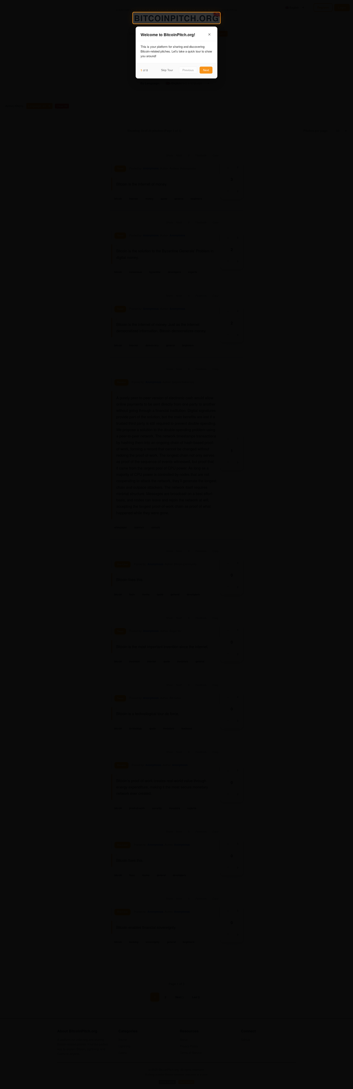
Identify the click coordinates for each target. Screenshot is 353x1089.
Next (206, 70)
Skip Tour (167, 70)
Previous (188, 70)
